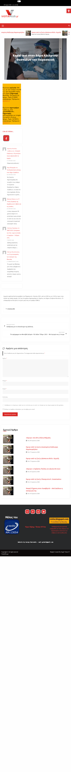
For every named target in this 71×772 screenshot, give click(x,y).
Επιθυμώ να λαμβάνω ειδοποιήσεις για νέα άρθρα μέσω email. (19, 409)
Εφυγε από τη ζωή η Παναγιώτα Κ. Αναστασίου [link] (43, 479)
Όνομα (5, 380)
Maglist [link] (52, 552)
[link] (68, 11)
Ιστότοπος (5, 397)
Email (4, 388)
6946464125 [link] (6, 101)
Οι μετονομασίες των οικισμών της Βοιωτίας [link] (13, 257)
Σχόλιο (5, 358)
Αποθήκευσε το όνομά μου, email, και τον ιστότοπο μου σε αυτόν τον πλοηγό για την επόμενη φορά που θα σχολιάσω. (34, 405)
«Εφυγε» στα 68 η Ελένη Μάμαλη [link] (38, 438)
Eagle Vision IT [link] (65, 552)
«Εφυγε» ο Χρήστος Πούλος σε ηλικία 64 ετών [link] (43, 469)
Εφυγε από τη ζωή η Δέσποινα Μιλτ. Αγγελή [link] (42, 458)
